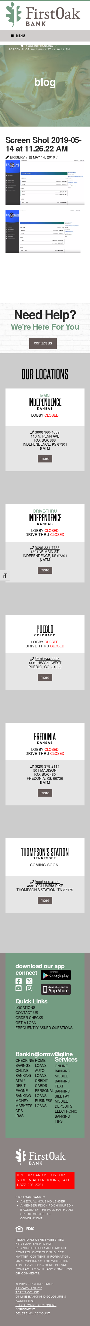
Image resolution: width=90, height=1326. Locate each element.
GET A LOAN (26, 1022)
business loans (43, 1103)
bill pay (62, 1096)
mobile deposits (63, 1104)
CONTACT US (27, 1012)
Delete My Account (33, 1313)
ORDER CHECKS (29, 1017)
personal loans (44, 1093)
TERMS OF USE (27, 1292)
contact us (43, 343)
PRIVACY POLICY (29, 1288)
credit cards (41, 1083)
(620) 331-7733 (47, 547)
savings (23, 1065)
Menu (20, 35)
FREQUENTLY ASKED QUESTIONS (44, 1027)
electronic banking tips (66, 1116)
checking (25, 1060)
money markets (24, 1103)
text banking (62, 1088)
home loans (40, 1063)
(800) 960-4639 (47, 432)
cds (19, 1110)
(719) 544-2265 (47, 658)
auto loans (40, 1073)
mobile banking (62, 1078)
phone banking (23, 1093)
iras (20, 1115)
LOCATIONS (25, 1007)
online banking (23, 1073)
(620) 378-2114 (47, 766)
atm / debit (21, 1083)
